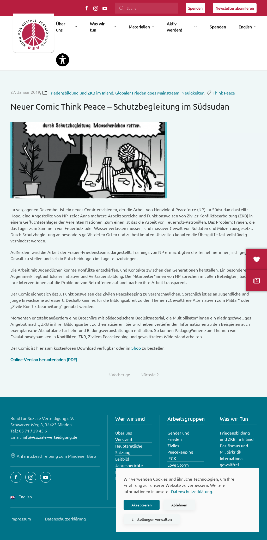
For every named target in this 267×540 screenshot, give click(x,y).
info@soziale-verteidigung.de (50, 436)
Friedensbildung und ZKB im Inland (80, 92)
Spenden (195, 8)
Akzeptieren (141, 505)
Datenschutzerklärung (65, 518)
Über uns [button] (60, 26)
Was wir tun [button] (97, 26)
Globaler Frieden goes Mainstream (147, 92)
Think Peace (224, 92)
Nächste (148, 374)
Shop (136, 347)
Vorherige (121, 374)
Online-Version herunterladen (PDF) (43, 359)
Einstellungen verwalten (151, 519)
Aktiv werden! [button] (174, 26)
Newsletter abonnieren (235, 8)
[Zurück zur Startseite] (33, 35)
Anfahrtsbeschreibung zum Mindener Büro (56, 456)
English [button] (245, 26)
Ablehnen (179, 505)
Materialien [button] (139, 26)
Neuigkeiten (192, 92)
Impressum (20, 518)
